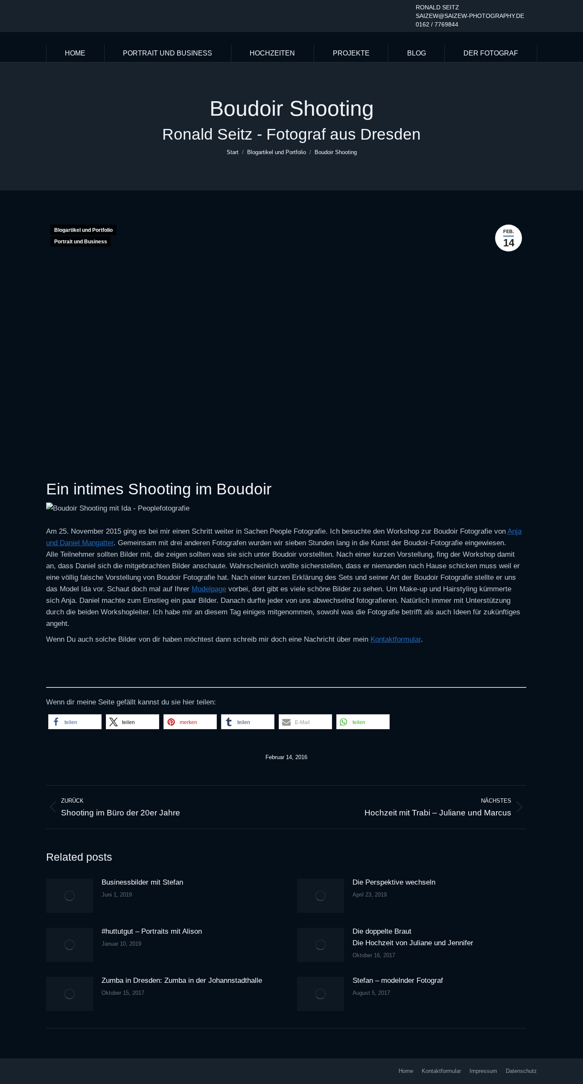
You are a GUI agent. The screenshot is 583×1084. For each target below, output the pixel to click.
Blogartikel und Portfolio (83, 230)
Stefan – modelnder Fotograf (398, 980)
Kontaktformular (395, 639)
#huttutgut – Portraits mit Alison (152, 931)
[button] (75, 721)
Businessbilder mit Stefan (142, 882)
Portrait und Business (80, 242)
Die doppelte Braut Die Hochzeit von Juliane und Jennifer (413, 937)
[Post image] (69, 896)
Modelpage (209, 589)
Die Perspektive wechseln (394, 882)
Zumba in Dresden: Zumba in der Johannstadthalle (182, 980)
